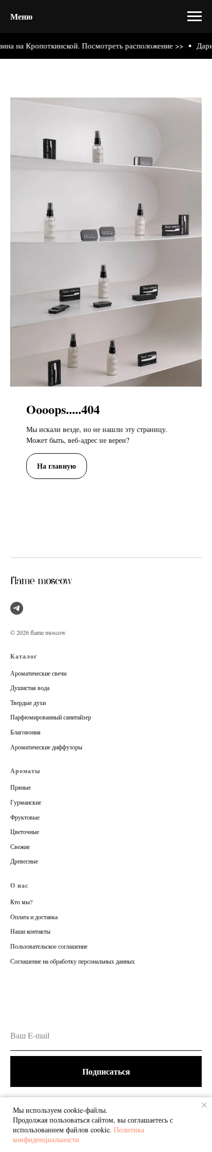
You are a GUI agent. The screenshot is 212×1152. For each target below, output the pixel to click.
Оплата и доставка (34, 917)
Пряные (20, 787)
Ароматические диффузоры (46, 747)
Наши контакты (30, 931)
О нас (19, 885)
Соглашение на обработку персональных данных (72, 961)
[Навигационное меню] (194, 16)
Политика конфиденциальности (78, 1134)
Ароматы (25, 770)
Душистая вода (29, 687)
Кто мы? (21, 902)
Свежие (20, 846)
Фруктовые (25, 817)
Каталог (23, 656)
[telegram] (16, 608)
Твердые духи (28, 702)
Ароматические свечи (38, 673)
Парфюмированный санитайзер (50, 717)
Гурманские (25, 802)
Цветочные (24, 831)
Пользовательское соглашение (48, 946)
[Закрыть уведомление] (204, 1105)
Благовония (25, 732)
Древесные (24, 861)
